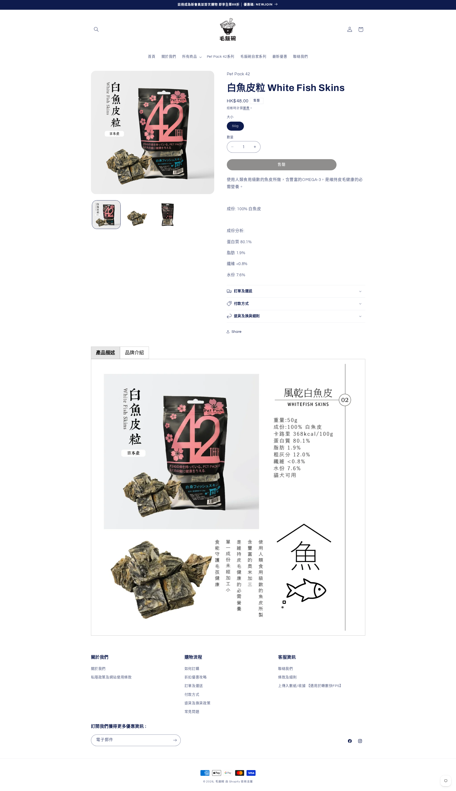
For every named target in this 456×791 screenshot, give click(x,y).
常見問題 (192, 712)
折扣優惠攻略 (196, 677)
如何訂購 (192, 669)
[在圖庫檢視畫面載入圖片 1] (106, 214)
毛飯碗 (219, 781)
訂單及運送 (194, 686)
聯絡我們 (285, 669)
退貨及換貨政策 (197, 703)
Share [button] (237, 331)
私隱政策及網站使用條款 (111, 677)
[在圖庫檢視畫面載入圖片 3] (168, 214)
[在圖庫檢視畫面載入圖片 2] (137, 214)
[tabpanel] (228, 497)
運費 (246, 108)
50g (237, 127)
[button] (96, 29)
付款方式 (192, 694)
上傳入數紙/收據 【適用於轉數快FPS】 (310, 686)
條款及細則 (287, 677)
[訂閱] (174, 740)
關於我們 (98, 669)
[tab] (105, 353)
